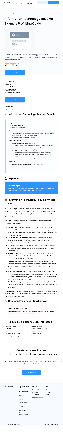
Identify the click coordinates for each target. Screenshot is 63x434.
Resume (12, 3)
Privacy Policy (46, 424)
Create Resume (31, 372)
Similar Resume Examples (12, 92)
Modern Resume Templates (23, 403)
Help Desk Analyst (37, 326)
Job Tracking (27, 2)
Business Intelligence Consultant (14, 333)
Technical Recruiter (37, 331)
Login (42, 3)
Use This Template (15, 72)
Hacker (7, 331)
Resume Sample (9, 81)
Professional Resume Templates (24, 398)
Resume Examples (23, 414)
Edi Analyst (8, 328)
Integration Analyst (37, 333)
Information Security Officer (39, 328)
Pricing (48, 392)
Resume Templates (24, 391)
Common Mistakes (10, 89)
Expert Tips (8, 84)
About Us (48, 389)
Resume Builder (36, 389)
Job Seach (22, 2)
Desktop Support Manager (12, 336)
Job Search (35, 392)
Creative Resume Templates (23, 394)
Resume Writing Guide (11, 87)
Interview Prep (32, 2)
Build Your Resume (15, 100)
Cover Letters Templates (22, 411)
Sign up (54, 3)
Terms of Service (54, 424)
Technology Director (10, 326)
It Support (34, 336)
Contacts (48, 394)
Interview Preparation (37, 397)
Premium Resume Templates (23, 407)
